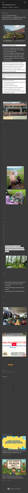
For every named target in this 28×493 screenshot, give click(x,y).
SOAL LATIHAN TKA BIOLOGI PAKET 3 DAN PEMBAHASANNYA (12, 477)
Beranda (4, 7)
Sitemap (10, 7)
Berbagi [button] (3, 369)
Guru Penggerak (8, 371)
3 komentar (8, 480)
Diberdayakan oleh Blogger (15, 488)
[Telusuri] (25, 2)
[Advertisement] (14, 421)
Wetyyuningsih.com (8, 5)
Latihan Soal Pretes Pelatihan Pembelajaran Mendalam (14, 451)
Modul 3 (13, 371)
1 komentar (8, 454)
